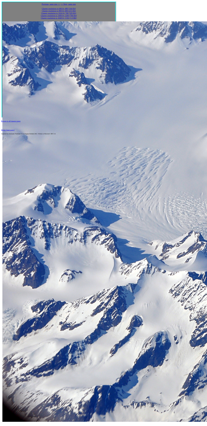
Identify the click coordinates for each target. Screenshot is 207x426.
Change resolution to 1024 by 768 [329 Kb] (58, 13)
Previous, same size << (51, 4)
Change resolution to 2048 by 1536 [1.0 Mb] (59, 18)
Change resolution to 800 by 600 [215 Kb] (59, 11)
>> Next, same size (68, 4)
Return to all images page (11, 121)
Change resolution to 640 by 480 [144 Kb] (59, 9)
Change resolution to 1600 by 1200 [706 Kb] (59, 16)
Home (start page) (8, 130)
